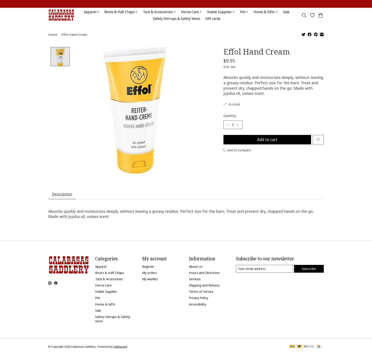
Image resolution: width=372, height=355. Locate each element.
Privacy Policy (198, 298)
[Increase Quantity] (238, 125)
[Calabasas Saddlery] (61, 15)
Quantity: (229, 115)
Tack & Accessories (109, 279)
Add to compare (239, 150)
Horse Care (103, 285)
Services (195, 279)
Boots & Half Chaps (109, 273)
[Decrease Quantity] (228, 125)
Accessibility (197, 304)
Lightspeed (120, 347)
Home (52, 34)
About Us (196, 266)
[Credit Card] (318, 347)
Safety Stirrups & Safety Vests (176, 18)
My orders (149, 273)
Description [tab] (62, 194)
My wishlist (150, 279)
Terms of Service (201, 291)
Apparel (100, 266)
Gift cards (212, 18)
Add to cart (267, 139)
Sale (286, 12)
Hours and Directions (204, 273)
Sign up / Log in (312, 4)
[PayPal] (292, 347)
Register (148, 266)
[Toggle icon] (304, 15)
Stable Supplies (106, 291)
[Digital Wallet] (309, 347)
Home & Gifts (105, 304)
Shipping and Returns (204, 285)
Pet (97, 298)
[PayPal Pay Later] (299, 347)
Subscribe (309, 268)
